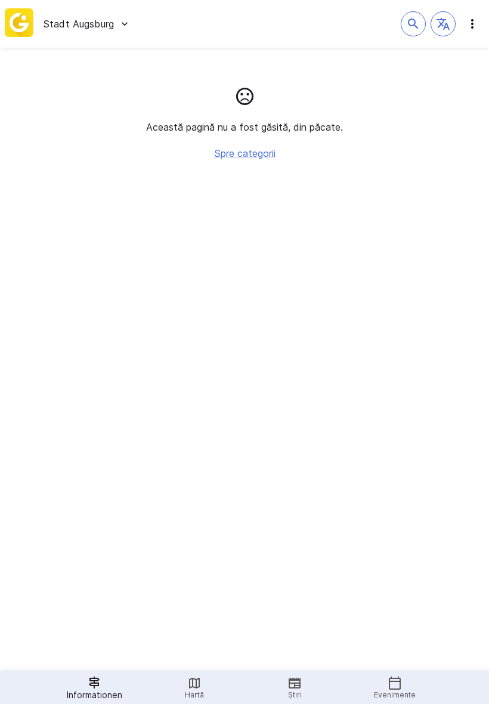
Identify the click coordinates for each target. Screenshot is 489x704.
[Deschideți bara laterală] (472, 24)
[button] (443, 23)
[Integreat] (19, 23)
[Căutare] (413, 23)
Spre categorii (245, 153)
